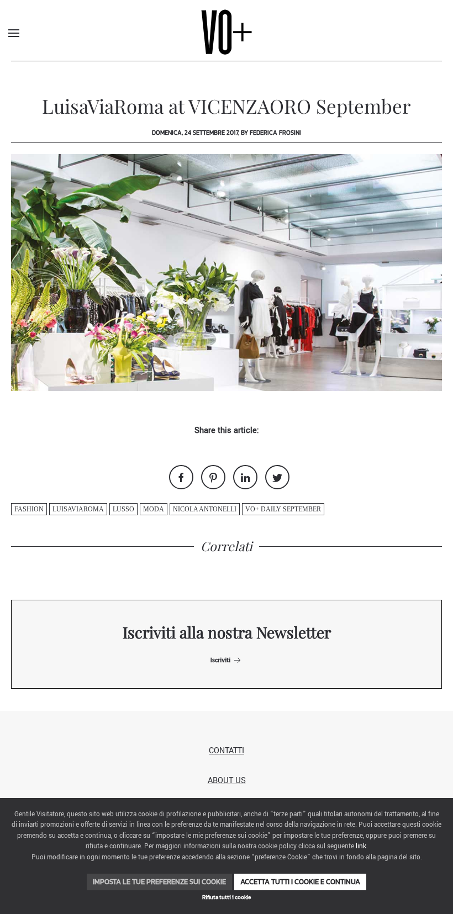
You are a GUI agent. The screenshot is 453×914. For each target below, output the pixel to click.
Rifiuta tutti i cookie (226, 897)
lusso (123, 509)
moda (153, 509)
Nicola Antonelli (204, 509)
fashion (29, 509)
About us (227, 780)
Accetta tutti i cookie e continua (300, 881)
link (361, 846)
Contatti (226, 751)
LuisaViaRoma (78, 509)
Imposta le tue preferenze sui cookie (159, 881)
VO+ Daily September (283, 509)
